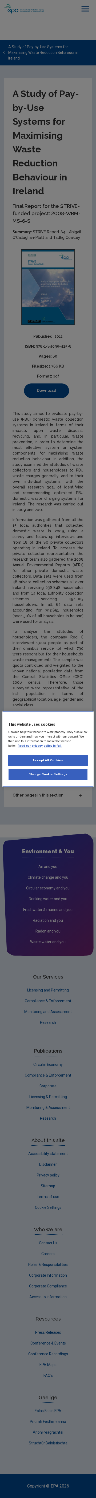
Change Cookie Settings (48, 774)
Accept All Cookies (48, 760)
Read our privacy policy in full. (40, 746)
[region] (48, 749)
